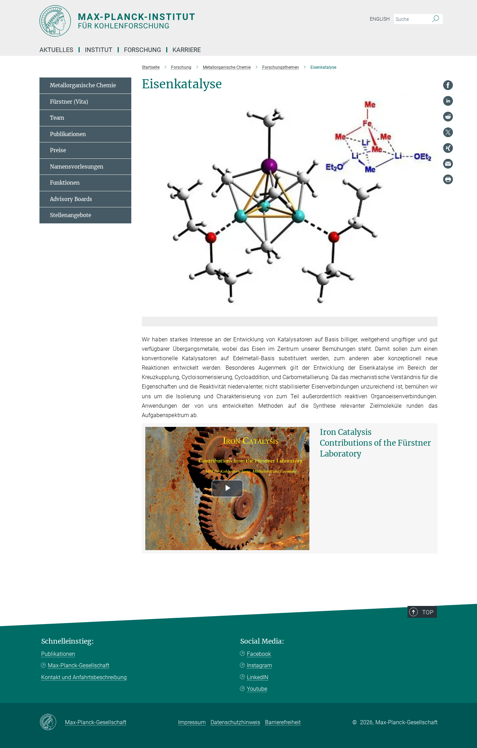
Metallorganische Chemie (83, 85)
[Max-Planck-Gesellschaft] (52, 722)
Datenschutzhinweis (235, 722)
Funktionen (65, 182)
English (380, 19)
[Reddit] (448, 116)
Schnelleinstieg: (67, 641)
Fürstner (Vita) (69, 101)
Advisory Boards (71, 199)
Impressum (192, 722)
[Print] (448, 179)
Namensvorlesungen (76, 166)
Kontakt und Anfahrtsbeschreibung (84, 677)
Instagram (259, 665)
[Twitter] (448, 132)
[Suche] (435, 19)
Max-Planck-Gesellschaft (78, 665)
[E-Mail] (448, 163)
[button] (431, 311)
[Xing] (448, 148)
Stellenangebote (70, 215)
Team (57, 117)
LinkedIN (257, 677)
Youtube (257, 689)
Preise (58, 150)
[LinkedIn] (448, 101)
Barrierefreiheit (283, 722)
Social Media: (262, 641)
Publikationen (68, 134)
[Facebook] (448, 85)
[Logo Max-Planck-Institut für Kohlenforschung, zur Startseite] (170, 21)
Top (427, 612)
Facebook (259, 654)
